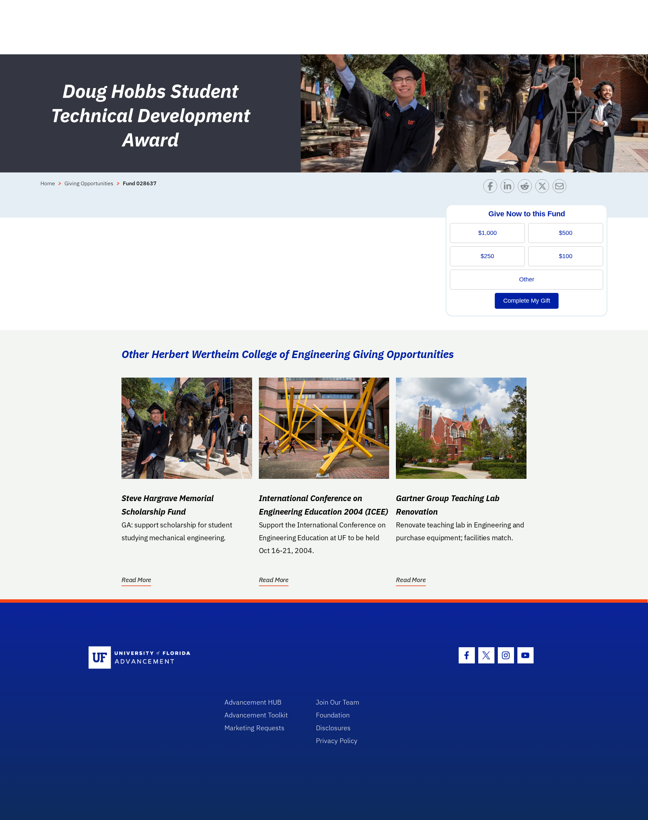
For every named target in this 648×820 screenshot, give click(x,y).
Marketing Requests (254, 727)
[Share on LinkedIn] (509, 187)
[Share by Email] (561, 187)
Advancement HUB (252, 702)
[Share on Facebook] (492, 187)
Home (47, 183)
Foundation (333, 714)
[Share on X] (543, 187)
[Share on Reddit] (526, 187)
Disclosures (333, 727)
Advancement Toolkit (256, 714)
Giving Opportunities (88, 183)
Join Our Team (337, 702)
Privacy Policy (336, 740)
